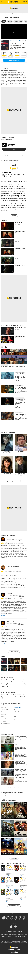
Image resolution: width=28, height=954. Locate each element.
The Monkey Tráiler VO (20, 240)
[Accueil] (13, 2)
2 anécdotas (16, 712)
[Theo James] (7, 442)
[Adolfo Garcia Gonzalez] (3, 567)
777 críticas (15, 567)
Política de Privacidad (8, 942)
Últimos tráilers (14, 858)
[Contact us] (24, 918)
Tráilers (4, 220)
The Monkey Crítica (20, 336)
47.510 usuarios (10, 595)
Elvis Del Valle (10, 621)
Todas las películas (11, 13)
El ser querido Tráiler (21, 817)
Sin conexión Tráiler (21, 835)
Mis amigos (24, 52)
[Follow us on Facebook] (8, 918)
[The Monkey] (5, 45)
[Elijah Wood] (21, 442)
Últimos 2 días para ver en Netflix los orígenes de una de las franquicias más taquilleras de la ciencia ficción (21, 747)
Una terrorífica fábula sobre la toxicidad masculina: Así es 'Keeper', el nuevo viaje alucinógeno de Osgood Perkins (21, 377)
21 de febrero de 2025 (15, 40)
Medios (4, 52)
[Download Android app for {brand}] (16, 926)
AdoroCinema (5, 936)
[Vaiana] (16, 892)
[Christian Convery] (21, 464)
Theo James (17, 47)
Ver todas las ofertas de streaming (14, 155)
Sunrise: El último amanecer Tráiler (21, 853)
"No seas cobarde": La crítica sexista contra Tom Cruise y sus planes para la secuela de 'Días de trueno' (21, 779)
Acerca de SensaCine (6, 941)
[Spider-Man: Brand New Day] (16, 868)
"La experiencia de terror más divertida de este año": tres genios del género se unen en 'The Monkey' (21, 417)
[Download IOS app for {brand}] (12, 926)
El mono (5, 795)
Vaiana (21, 889)
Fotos (3, 656)
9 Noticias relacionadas (14, 427)
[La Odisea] (3, 868)
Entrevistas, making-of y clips (12, 325)
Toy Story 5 (8, 877)
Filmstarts (11, 934)
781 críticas (15, 623)
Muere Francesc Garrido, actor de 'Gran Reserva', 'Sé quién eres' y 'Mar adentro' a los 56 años (21, 738)
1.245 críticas (15, 595)
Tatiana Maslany (14, 48)
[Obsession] (16, 880)
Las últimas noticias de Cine (14, 787)
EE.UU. (15, 705)
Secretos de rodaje (8, 675)
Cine (6, 13)
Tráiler (7, 875)
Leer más (3, 560)
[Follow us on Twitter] (12, 918)
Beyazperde (21, 934)
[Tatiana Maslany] (7, 464)
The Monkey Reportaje (20, 327)
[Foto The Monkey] (4, 661)
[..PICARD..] (3, 595)
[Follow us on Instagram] (16, 918)
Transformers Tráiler (7, 853)
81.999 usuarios (10, 567)
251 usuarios (9, 623)
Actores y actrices (8, 432)
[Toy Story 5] (3, 880)
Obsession (22, 877)
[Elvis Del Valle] (3, 623)
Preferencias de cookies (14, 944)
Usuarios (10, 52)
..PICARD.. (9, 593)
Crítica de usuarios (8, 535)
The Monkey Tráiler (19, 222)
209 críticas (14, 539)
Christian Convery (21, 473)
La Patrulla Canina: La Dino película (9, 890)
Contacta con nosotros (15, 941)
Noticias (4, 347)
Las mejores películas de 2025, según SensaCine (13, 366)
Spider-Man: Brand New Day (23, 866)
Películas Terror (18, 13)
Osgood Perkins (19, 43)
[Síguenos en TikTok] (20, 918)
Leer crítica (14, 215)
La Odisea (8, 865)
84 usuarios (9, 539)
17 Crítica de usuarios (14, 651)
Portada (2, 13)
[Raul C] (3, 539)
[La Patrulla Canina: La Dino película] (3, 892)
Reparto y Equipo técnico (14, 481)
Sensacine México (18, 936)
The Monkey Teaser (20, 231)
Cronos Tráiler (7, 817)
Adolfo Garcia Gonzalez (13, 566)
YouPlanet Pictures (17, 707)
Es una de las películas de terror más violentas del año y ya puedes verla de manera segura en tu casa (20, 390)
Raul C (8, 538)
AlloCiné (3, 934)
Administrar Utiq (16, 942)
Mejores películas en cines (14, 905)
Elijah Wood (23, 47)
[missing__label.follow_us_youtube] (4, 918)
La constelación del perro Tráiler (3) (7, 835)
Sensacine (17, 52)
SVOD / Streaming (6, 139)
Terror (14, 42)
